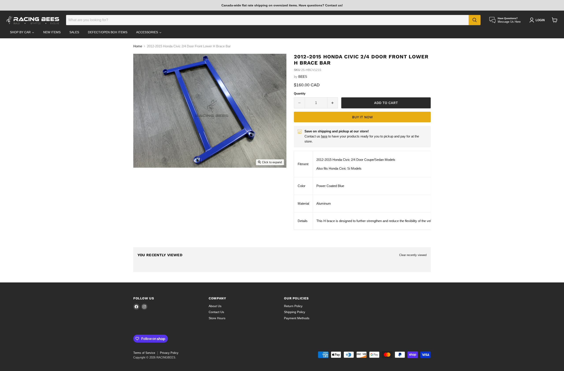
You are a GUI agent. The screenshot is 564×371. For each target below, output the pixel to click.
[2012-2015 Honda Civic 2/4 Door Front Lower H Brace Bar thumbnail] (144, 180)
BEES (302, 76)
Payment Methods (296, 318)
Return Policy (293, 306)
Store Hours (217, 318)
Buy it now (362, 117)
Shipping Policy (294, 312)
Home (137, 46)
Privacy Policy (169, 352)
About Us (215, 306)
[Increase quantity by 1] (332, 102)
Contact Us (216, 312)
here (324, 136)
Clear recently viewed (413, 255)
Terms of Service (144, 352)
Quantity (299, 93)
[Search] (475, 20)
